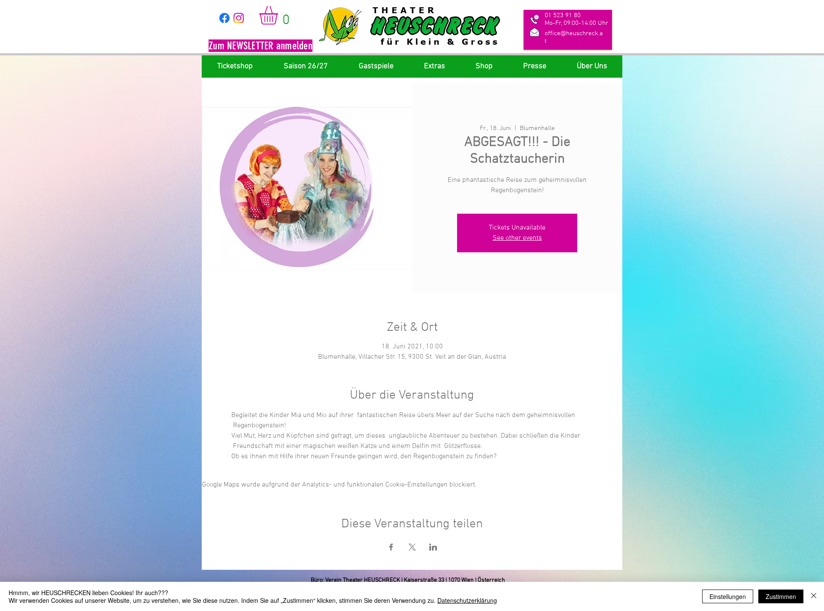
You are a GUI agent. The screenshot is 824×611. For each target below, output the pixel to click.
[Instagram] (238, 18)
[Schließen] (814, 596)
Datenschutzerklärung (467, 600)
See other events (517, 238)
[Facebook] (224, 18)
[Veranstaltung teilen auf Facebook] (391, 547)
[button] (260, 46)
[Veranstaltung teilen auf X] (412, 547)
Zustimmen (781, 596)
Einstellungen (727, 596)
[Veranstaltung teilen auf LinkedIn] (433, 547)
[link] (279, 15)
